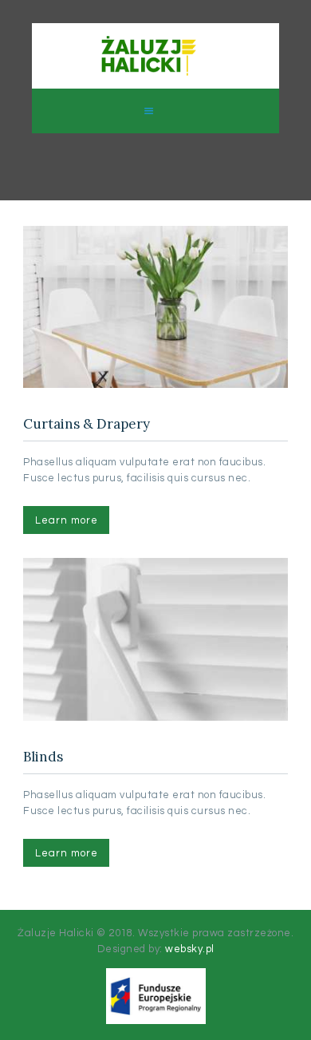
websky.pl (190, 949)
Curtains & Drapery (86, 424)
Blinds (43, 757)
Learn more (66, 520)
